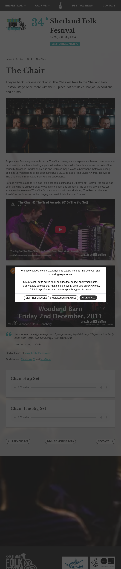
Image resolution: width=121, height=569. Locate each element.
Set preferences (36, 298)
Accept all (88, 297)
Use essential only (64, 298)
